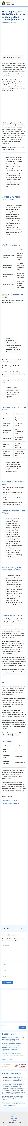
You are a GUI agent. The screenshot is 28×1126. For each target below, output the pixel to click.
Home (14, 1114)
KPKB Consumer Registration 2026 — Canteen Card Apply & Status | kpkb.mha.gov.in (12, 1049)
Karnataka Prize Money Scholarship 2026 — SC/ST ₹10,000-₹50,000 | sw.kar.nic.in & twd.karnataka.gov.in (13, 1079)
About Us (14, 1118)
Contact (14, 1120)
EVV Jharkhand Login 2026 (11, 803)
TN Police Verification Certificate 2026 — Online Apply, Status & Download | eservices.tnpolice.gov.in (13, 1039)
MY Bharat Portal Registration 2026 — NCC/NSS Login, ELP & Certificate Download (13, 1098)
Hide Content (18, 57)
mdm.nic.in (15, 147)
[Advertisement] (14, 39)
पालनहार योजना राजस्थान (7, 1059)
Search (4, 1025)
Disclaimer (14, 1116)
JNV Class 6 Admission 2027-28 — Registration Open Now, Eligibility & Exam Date (13, 1055)
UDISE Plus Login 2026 (10, 801)
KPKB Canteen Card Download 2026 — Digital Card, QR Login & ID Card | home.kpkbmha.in (13, 1103)
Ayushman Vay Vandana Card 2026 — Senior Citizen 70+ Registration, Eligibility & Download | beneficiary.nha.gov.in (13, 1092)
